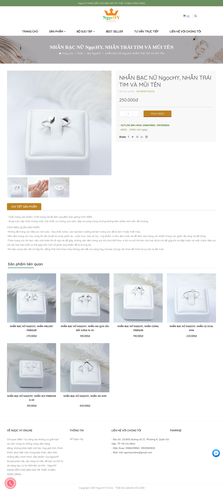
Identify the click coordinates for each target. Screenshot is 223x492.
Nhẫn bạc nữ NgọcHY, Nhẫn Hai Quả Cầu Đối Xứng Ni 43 (85, 328)
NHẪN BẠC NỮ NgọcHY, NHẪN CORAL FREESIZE (138, 328)
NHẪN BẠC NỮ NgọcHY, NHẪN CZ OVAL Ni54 (191, 328)
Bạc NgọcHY (94, 53)
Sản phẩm (56, 31)
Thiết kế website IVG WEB (129, 487)
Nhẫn (79, 53)
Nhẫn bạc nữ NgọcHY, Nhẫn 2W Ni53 (84, 396)
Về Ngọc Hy (76, 439)
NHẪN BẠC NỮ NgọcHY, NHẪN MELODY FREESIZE (31, 328)
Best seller (114, 31)
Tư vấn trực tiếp (146, 31)
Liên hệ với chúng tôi (185, 31)
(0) (188, 16)
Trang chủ (30, 31)
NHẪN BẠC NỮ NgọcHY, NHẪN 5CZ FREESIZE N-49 (31, 398)
